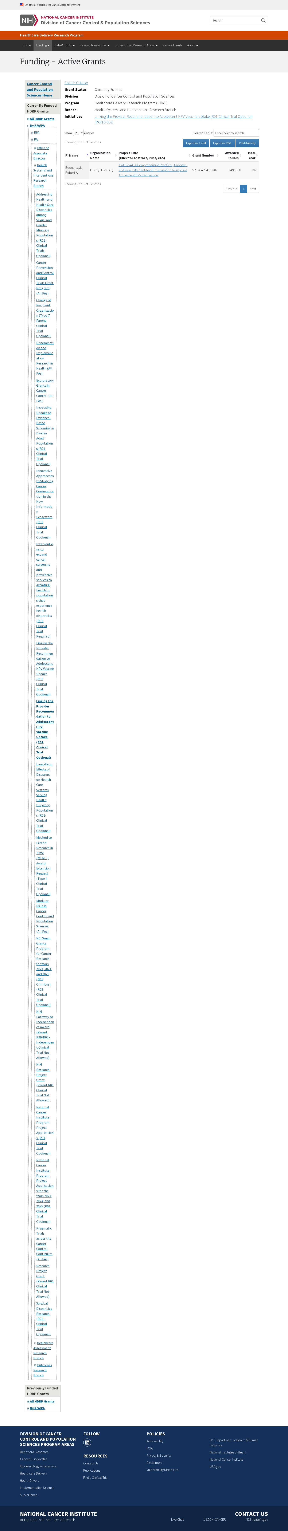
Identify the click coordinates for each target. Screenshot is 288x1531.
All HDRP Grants (42, 119)
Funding (41, 45)
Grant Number (203, 155)
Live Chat (177, 1519)
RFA (36, 132)
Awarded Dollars (232, 155)
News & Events (172, 45)
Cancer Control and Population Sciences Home (40, 89)
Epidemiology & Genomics (38, 1466)
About (191, 45)
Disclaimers (154, 1462)
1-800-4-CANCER (214, 1519)
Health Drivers (29, 1480)
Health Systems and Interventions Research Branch (43, 175)
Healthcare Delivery (33, 1473)
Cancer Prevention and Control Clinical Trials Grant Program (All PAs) (45, 277)
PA (36, 139)
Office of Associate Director (41, 153)
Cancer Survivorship (33, 1459)
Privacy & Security (159, 1455)
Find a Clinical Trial (95, 1477)
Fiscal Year (250, 155)
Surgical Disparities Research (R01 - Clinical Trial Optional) (44, 1318)
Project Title (142, 155)
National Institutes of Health (228, 1452)
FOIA (150, 1448)
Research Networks (93, 45)
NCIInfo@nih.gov (257, 1519)
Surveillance (29, 1495)
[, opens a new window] (87, 1443)
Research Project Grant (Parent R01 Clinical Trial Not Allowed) (45, 1281)
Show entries (79, 133)
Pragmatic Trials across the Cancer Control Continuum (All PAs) (44, 1243)
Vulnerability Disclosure (162, 1470)
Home (27, 45)
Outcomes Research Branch (42, 1370)
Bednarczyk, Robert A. (73, 170)
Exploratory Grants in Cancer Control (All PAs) (45, 390)
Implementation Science (37, 1487)
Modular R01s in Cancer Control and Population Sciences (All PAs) (45, 916)
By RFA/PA (37, 125)
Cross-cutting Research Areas (134, 45)
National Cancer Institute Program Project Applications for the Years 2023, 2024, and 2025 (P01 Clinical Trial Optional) (45, 1191)
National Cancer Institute (226, 1459)
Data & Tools (63, 45)
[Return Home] (85, 19)
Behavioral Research (34, 1452)
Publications (91, 1470)
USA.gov (215, 1466)
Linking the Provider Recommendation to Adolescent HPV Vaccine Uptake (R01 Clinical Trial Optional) (45, 668)
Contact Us (90, 1463)
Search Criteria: (76, 82)
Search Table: (203, 133)
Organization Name (100, 155)
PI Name (71, 155)
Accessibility (155, 1441)
